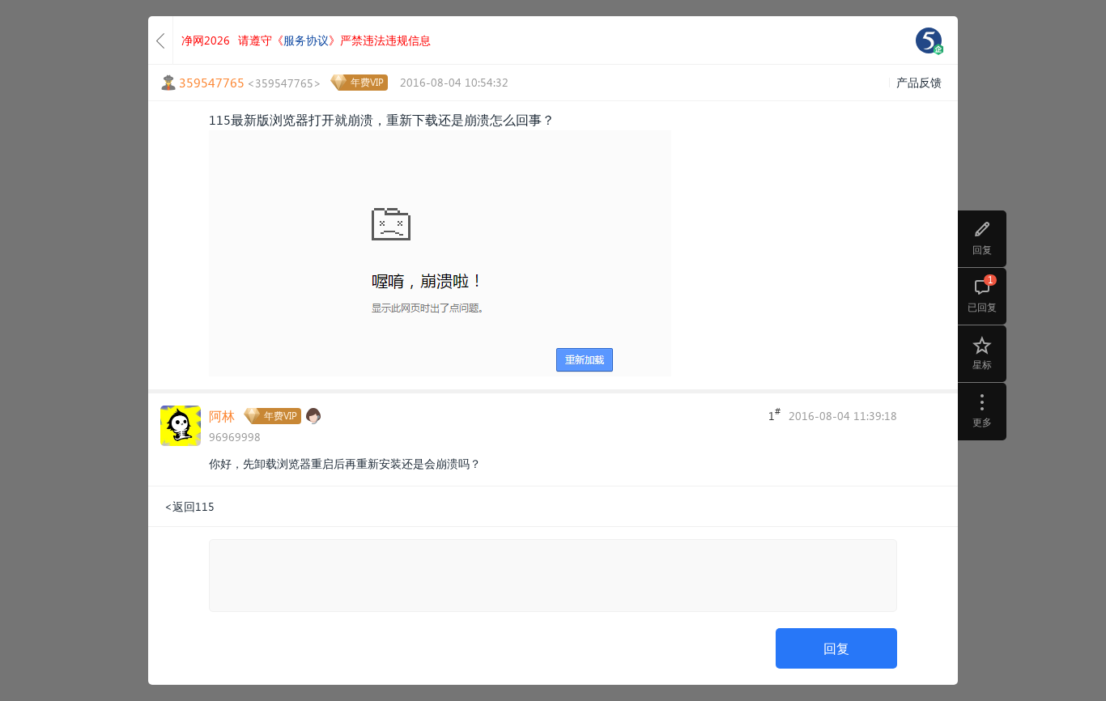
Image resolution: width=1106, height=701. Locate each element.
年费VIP (367, 82)
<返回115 (189, 506)
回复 (836, 647)
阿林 (222, 415)
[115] (929, 40)
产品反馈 (919, 82)
